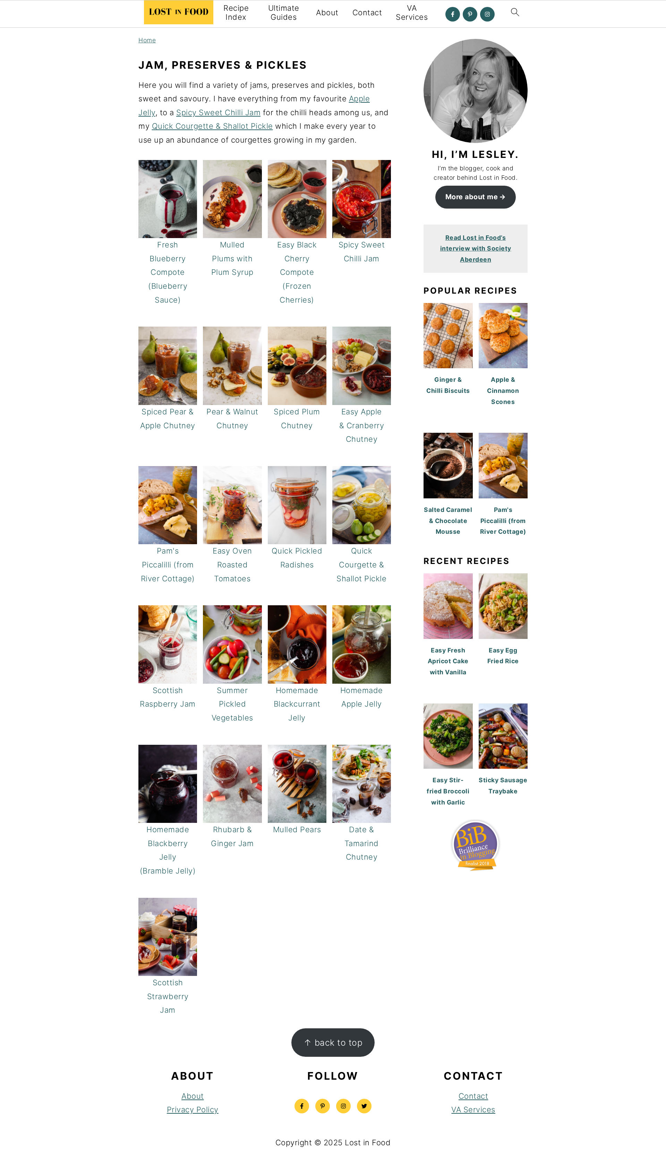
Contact (367, 12)
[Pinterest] (470, 14)
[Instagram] (487, 14)
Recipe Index (236, 12)
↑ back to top (333, 1042)
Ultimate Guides (283, 12)
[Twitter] (364, 1106)
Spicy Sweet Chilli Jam (218, 112)
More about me (471, 197)
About (327, 12)
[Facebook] (452, 14)
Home (147, 40)
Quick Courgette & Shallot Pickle (212, 125)
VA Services (412, 12)
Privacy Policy (193, 1109)
